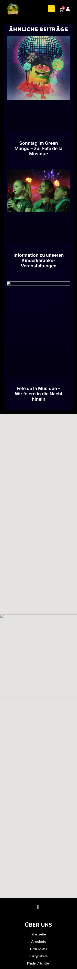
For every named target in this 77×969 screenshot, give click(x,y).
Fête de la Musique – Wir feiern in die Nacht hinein (38, 394)
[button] (51, 8)
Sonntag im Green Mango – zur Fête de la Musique (38, 148)
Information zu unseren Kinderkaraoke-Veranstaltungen (38, 260)
